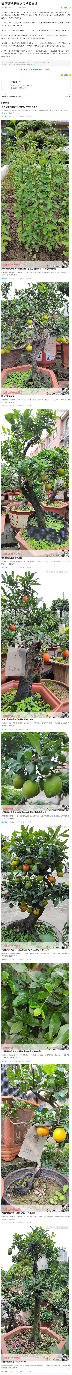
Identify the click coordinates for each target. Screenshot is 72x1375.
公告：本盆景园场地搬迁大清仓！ (36, 70)
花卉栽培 (4, 7)
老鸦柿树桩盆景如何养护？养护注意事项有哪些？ (22, 1051)
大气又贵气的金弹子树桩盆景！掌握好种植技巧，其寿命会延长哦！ (29, 269)
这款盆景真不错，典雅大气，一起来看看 (18, 1213)
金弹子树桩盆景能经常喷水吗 (13, 1362)
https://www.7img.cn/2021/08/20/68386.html (24, 64)
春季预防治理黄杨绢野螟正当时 (11, 96)
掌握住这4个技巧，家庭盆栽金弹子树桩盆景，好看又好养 (25, 950)
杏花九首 (68, 96)
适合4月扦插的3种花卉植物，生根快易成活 (19, 107)
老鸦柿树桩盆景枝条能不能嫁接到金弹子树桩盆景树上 (23, 812)
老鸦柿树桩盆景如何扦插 (11, 558)
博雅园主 (11, 7)
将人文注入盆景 (8, 396)
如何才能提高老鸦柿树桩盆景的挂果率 (17, 719)
